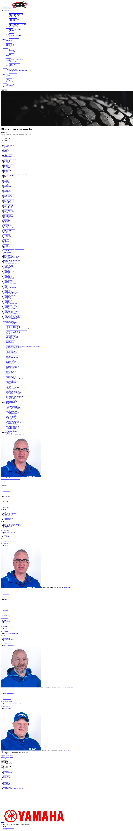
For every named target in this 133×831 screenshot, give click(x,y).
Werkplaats (5, 48)
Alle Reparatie (4, 626)
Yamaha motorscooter (8, 235)
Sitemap (5, 829)
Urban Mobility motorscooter (15, 26)
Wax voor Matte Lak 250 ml (12, 357)
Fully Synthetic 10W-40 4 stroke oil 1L (14, 390)
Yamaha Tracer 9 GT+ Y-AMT (10, 303)
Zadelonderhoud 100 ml (11, 401)
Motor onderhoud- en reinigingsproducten (18, 70)
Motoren (8, 11)
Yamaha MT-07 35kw (8, 268)
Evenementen (9, 78)
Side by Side (11, 33)
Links (4, 176)
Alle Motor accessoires (6, 706)
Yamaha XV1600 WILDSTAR (10, 318)
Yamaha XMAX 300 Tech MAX (10, 313)
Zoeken (2, 90)
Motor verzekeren (10, 45)
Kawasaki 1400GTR (7, 161)
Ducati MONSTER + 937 (9, 255)
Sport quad (11, 30)
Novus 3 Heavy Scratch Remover (13, 347)
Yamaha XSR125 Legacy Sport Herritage (12, 315)
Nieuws (7, 76)
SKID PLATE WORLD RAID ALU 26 (15, 422)
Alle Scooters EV (4, 538)
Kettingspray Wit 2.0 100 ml (12, 336)
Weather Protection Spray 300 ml (13, 400)
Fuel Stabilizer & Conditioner (12, 387)
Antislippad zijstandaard (11, 406)
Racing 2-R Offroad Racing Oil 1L (13, 392)
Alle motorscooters (7, 147)
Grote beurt (11, 54)
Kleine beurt (11, 53)
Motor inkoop (6, 181)
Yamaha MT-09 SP (7, 276)
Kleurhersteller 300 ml (11, 338)
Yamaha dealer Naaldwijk (9, 227)
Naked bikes (6, 212)
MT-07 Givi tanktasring (11, 416)
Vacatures (8, 80)
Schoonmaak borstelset (11, 361)
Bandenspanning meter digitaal (13, 407)
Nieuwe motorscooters (8, 216)
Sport (4, 240)
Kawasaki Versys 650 (8, 165)
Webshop (5, 68)
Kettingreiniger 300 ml (11, 335)
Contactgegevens (10, 84)
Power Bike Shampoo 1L (11, 348)
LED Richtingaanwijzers (11, 413)
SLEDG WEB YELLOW (12, 405)
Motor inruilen (9, 43)
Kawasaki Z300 (6, 167)
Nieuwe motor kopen (8, 214)
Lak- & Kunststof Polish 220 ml (13, 355)
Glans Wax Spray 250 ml (11, 352)
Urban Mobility (6, 246)
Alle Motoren (3, 509)
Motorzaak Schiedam (8, 205)
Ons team (8, 75)
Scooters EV (9, 34)
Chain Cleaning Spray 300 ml (12, 380)
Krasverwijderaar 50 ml (11, 353)
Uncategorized (6, 432)
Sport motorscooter (13, 25)
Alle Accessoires (4, 631)
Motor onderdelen (13, 61)
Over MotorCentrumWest (8, 200)
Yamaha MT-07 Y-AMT (8, 271)
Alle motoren (6, 146)
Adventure (5, 231)
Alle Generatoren (4, 543)
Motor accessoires (10, 71)
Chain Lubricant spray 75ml (12, 381)
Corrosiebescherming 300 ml (12, 325)
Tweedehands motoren (8, 225)
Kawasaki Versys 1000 (8, 164)
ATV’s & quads (9, 28)
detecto (7, 403)
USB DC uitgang (10, 429)
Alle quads (5, 149)
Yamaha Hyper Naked (14, 15)
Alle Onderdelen (4, 635)
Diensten (5, 39)
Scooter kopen (6, 220)
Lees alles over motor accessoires (16, 59)
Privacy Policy (6, 217)
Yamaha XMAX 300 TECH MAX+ (11, 311)
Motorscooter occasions (8, 197)
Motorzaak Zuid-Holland (8, 211)
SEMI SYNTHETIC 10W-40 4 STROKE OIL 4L (17, 395)
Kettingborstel (9, 333)
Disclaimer (5, 155)
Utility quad (11, 31)
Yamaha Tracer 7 (7, 296)
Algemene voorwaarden (8, 145)
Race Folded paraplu (10, 419)
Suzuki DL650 (6, 262)
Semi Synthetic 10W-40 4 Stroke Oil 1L (15, 393)
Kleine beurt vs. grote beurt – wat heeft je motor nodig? (15, 174)
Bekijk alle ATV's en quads (9, 532)
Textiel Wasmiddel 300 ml (12, 367)
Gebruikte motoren (7, 156)
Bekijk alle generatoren (14, 38)
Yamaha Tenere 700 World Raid (10, 293)
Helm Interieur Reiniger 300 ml (13, 331)
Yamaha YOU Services (11, 46)
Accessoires (8, 58)
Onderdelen (8, 60)
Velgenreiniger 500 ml (11, 371)
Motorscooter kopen (7, 196)
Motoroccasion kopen (8, 195)
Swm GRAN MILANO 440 (9, 263)
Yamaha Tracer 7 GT (8, 300)
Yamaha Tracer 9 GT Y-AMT (9, 305)
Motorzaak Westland (7, 209)
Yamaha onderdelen (13, 64)
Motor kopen (6, 184)
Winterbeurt (11, 50)
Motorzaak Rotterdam (8, 204)
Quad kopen (6, 219)
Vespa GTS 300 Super (8, 265)
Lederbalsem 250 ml (10, 340)
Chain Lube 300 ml (10, 323)
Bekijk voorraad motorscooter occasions (17, 24)
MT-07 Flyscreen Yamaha (11, 411)
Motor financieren (10, 44)
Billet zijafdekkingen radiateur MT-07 (14, 410)
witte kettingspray (10, 360)
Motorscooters (9, 21)
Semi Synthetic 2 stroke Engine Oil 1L (14, 396)
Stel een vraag (67, 587)
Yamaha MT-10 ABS (8, 280)
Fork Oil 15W (9, 385)
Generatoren (8, 36)
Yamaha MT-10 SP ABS (8, 281)
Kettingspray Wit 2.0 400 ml (12, 337)
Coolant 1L (8, 383)
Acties (7, 79)
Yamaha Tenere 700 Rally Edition (10, 292)
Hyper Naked (6, 232)
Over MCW (6, 74)
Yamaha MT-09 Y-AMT (8, 278)
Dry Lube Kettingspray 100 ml (13, 326)
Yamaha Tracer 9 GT (8, 302)
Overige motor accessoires (9, 402)
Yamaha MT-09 (6, 272)
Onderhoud (8, 49)
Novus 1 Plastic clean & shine (12, 345)
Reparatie (8, 55)
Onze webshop (6, 192)
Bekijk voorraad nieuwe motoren (16, 13)
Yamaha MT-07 (6, 267)
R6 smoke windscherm (11, 418)
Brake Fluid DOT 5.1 (11, 377)
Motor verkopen (9, 41)
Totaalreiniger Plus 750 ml (12, 370)
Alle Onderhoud (4, 618)
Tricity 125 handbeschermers (12, 426)
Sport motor (6, 221)
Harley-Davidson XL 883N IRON (10, 257)
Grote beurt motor (7, 160)
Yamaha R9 (5, 288)
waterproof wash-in (10, 351)
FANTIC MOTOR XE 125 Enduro (11, 256)
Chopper (5, 151)
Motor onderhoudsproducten (9, 321)
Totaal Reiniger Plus (10, 368)
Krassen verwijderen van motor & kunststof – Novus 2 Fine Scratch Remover (23, 346)
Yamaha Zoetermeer (7, 250)
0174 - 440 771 (4, 479)
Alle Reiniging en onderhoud (7, 701)
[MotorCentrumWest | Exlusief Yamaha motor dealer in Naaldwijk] (20, 8)
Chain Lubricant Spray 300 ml (12, 391)
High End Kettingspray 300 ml (13, 332)
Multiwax (8, 343)
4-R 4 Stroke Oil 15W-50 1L (12, 375)
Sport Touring (6, 244)
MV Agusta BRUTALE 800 (9, 261)
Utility (4, 247)
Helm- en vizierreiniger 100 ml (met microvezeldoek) (17, 328)
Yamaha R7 (5, 285)
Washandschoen (9, 372)
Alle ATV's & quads (5, 530)
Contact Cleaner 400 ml (11, 382)
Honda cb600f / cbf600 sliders (12, 412)
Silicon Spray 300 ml (10, 398)
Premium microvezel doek (12, 322)
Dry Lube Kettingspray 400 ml (13, 327)
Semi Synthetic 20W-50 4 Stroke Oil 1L (15, 397)
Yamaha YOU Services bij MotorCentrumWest (13, 249)
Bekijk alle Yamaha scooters (15, 35)
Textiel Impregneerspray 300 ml (13, 366)
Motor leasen (6, 185)
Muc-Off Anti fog (10, 342)
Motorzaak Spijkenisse (8, 206)
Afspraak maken (9, 65)
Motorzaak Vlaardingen (8, 207)
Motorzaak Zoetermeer (8, 210)
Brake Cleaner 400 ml (11, 376)
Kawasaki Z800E (7, 170)
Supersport (5, 245)
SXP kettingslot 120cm (11, 423)
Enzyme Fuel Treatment (11, 365)
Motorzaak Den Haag (8, 202)
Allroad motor (6, 150)
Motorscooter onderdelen (14, 63)
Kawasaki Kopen (7, 162)
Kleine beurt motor (7, 172)
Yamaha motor (6, 234)
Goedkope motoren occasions (9, 159)
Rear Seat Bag (9, 433)
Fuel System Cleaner (10, 388)
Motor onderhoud (7, 187)
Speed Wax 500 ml (10, 363)
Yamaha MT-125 (7, 282)
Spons (7, 358)
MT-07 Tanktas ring (10, 417)
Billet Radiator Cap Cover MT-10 (13, 408)
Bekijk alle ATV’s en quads (15, 29)
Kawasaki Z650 (6, 169)
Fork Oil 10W (9, 373)
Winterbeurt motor (7, 230)
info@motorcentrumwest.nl (14, 479)
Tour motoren (6, 224)
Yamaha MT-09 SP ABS (8, 277)
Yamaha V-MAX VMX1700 (9, 308)
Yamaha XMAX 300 (8, 312)
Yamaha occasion (7, 236)
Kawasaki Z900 (6, 171)
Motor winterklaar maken (8, 194)
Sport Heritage (6, 241)
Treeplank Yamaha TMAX (12, 424)
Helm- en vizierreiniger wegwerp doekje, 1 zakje (16, 330)
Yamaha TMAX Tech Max (9, 295)
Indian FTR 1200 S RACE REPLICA (11, 260)
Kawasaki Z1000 (7, 166)
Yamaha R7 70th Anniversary (9, 287)
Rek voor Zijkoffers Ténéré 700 (13, 421)
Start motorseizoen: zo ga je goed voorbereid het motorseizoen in (17, 222)
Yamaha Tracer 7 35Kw (8, 298)
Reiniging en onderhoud (11, 69)
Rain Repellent (9, 350)
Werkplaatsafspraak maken (15, 66)
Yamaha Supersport (13, 20)
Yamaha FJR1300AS (8, 266)
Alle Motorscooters (5, 521)
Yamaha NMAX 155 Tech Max (10, 283)
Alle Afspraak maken (5, 643)
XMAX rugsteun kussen (11, 431)
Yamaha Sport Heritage (14, 16)
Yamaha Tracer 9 (7, 301)
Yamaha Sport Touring (14, 19)
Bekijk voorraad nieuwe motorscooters (17, 23)
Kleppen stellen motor (8, 175)
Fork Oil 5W (9, 386)
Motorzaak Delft (7, 201)
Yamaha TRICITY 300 (8, 307)
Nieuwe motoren (7, 215)
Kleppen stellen (12, 51)
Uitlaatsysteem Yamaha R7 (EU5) (13, 428)
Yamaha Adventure (13, 18)
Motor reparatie (6, 189)
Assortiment (6, 10)
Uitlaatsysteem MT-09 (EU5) (12, 427)
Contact (5, 83)
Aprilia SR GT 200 (7, 252)
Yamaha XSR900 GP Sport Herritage (11, 316)
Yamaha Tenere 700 (7, 290)
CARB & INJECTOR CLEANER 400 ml (15, 378)
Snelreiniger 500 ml (10, 362)
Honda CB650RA (7, 258)
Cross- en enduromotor (8, 154)
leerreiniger (8, 356)
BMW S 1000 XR (7, 253)
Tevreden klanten (10, 81)
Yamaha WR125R (7, 310)
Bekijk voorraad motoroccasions (16, 14)
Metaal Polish (9, 341)
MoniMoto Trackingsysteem (12, 415)
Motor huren (9, 40)
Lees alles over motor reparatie (15, 56)
